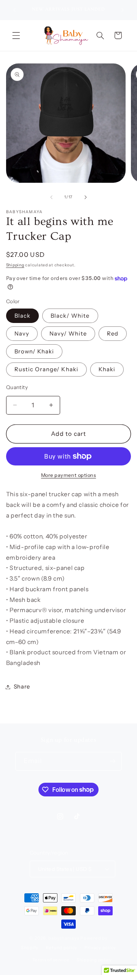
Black (22, 315)
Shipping (15, 265)
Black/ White (70, 315)
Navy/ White (68, 333)
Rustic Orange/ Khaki (46, 369)
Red (112, 333)
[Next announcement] (122, 10)
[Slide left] (51, 197)
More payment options (68, 475)
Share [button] (22, 686)
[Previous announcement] (14, 10)
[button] (16, 35)
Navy (21, 333)
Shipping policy (94, 959)
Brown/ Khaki (34, 351)
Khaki (107, 369)
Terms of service (51, 959)
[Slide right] (85, 197)
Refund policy (62, 947)
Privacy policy (100, 947)
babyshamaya (63, 938)
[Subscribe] (112, 761)
